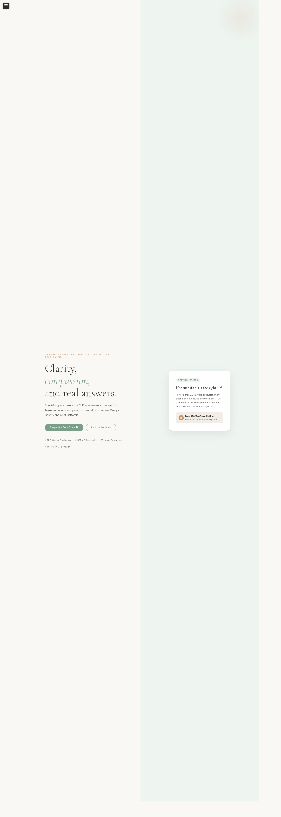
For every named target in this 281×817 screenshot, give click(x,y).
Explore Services (101, 427)
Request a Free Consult (64, 427)
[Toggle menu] (6, 6)
